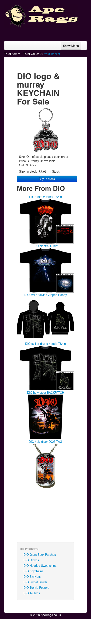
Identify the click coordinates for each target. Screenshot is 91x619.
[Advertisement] (53, 33)
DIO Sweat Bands (35, 582)
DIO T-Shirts (31, 593)
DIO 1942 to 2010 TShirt (45, 197)
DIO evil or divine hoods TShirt (45, 343)
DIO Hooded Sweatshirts (40, 565)
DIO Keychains (33, 571)
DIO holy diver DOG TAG (45, 441)
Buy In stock (47, 179)
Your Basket (52, 54)
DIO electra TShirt (45, 246)
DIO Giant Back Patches (39, 554)
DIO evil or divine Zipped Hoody (45, 295)
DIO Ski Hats (32, 576)
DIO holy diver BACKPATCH (45, 392)
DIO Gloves (31, 560)
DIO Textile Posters (36, 587)
